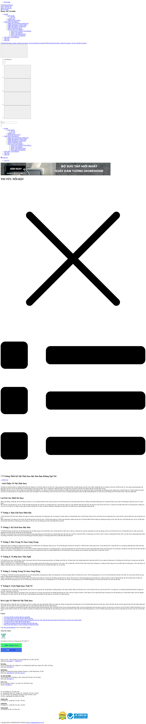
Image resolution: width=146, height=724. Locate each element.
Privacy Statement (31, 722)
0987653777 (18, 661)
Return (28, 627)
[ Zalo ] (6, 645)
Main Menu (7, 2)
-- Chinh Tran (4, 480)
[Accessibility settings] (14, 50)
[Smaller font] (17, 85)
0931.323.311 (21, 673)
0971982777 (10, 661)
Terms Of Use (40, 722)
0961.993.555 (10, 673)
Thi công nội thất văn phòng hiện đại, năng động (17, 617)
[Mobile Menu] (1, 124)
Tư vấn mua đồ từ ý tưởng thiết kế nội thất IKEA (17, 621)
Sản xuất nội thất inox (10, 627)
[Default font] (17, 112)
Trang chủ (5, 157)
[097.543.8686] (12, 650)
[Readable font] (17, 98)
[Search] (1, 121)
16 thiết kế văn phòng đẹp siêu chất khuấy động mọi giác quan (20, 623)
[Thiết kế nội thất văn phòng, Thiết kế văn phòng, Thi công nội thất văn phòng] (7, 9)
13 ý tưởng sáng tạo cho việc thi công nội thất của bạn (18, 618)
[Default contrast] (4, 61)
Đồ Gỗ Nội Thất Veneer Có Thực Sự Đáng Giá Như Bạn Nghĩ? (21, 624)
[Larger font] (17, 71)
